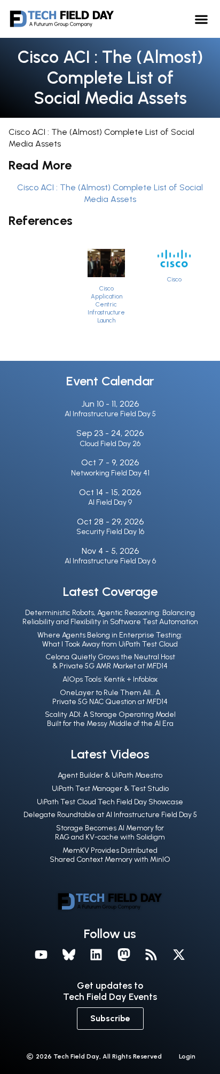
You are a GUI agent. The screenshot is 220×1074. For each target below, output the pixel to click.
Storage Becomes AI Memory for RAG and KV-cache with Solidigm (110, 832)
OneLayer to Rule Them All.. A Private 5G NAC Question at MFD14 (110, 697)
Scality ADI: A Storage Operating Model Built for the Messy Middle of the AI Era (110, 719)
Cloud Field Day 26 (110, 443)
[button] (201, 19)
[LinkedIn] (96, 955)
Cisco (174, 279)
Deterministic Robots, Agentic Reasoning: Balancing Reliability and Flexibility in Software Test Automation (110, 617)
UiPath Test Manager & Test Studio (110, 788)
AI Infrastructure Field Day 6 (110, 561)
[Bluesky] (69, 955)
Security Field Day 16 (110, 531)
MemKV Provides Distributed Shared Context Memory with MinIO (110, 855)
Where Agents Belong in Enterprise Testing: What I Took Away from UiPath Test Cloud (110, 640)
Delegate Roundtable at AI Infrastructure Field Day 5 (110, 814)
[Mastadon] (124, 955)
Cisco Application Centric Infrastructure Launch (106, 304)
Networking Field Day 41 (110, 473)
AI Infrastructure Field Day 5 (110, 413)
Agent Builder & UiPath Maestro (110, 775)
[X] (179, 955)
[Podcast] (152, 955)
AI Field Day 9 (110, 502)
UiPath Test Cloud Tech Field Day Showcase (110, 801)
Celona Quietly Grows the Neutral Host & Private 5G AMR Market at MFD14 (110, 661)
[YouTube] (41, 955)
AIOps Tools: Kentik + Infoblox (110, 679)
